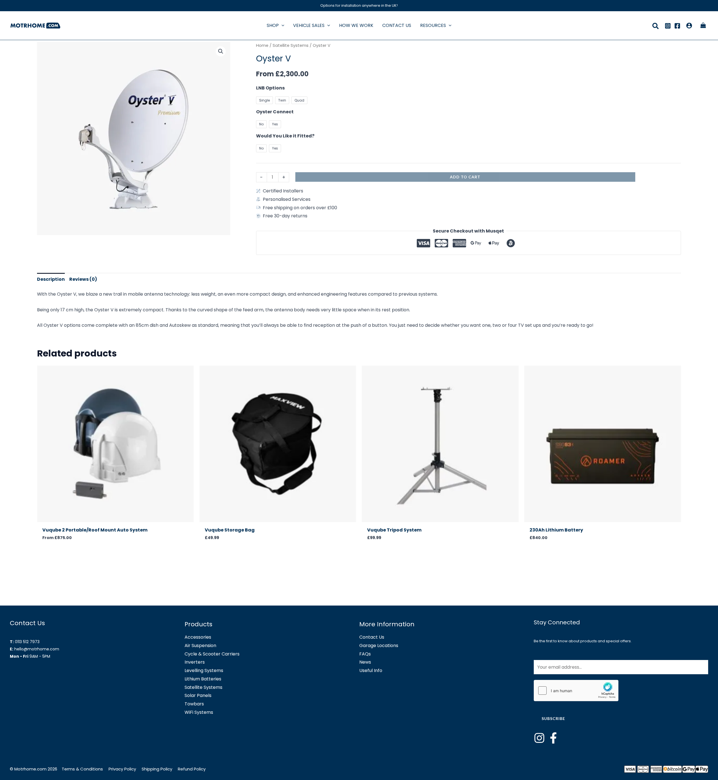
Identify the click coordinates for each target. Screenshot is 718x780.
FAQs (365, 654)
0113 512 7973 (27, 642)
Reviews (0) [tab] (83, 279)
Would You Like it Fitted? (285, 136)
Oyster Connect (275, 112)
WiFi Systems (199, 712)
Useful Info (370, 670)
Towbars (194, 704)
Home (262, 45)
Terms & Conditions (83, 769)
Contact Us (371, 637)
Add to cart (465, 176)
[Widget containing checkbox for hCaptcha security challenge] (576, 690)
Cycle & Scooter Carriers (212, 654)
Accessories (198, 637)
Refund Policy (192, 769)
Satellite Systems (291, 45)
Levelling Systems (204, 670)
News (365, 662)
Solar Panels (198, 695)
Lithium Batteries (203, 679)
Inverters (195, 662)
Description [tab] (51, 279)
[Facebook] (677, 26)
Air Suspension (200, 645)
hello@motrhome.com (36, 649)
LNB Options (270, 88)
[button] (281, 25)
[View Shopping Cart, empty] (703, 25)
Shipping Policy (157, 769)
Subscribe (553, 718)
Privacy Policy (122, 769)
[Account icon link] (689, 25)
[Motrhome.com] (35, 25)
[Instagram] (668, 26)
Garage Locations (378, 645)
